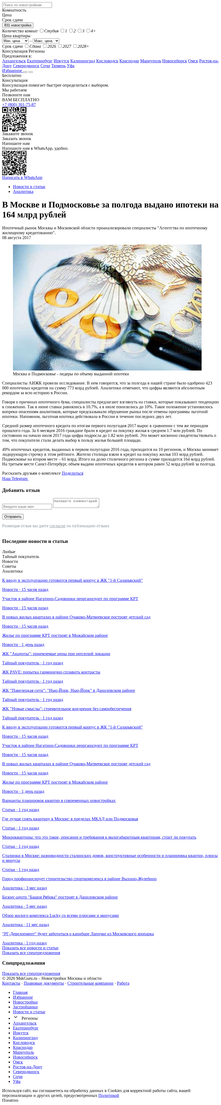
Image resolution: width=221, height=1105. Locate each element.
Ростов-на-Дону (27, 1067)
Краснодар (129, 61)
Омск (193, 61)
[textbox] (27, 5)
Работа (123, 983)
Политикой (108, 1095)
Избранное (12, 70)
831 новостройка (17, 25)
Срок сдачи (12, 46)
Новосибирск (174, 61)
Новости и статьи (29, 1011)
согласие (57, 525)
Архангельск (14, 61)
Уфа (70, 65)
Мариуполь (150, 61)
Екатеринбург (40, 61)
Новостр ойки (25, 1002)
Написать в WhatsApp (22, 177)
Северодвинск (26, 65)
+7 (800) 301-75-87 (19, 104)
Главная (20, 992)
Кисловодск (107, 61)
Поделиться (72, 473)
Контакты (11, 983)
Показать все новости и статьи (30, 948)
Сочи (45, 65)
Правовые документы (44, 983)
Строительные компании (90, 983)
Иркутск (61, 61)
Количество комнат (20, 31)
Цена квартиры (16, 35)
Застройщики (25, 1007)
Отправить (13, 517)
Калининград (82, 61)
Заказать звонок (16, 138)
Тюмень (58, 65)
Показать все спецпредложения (31, 952)
